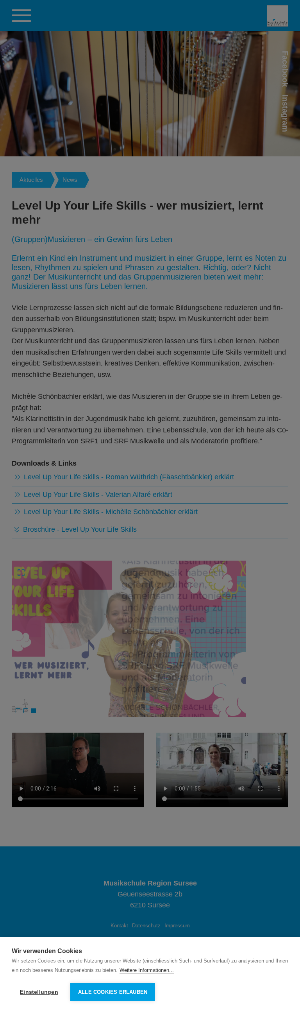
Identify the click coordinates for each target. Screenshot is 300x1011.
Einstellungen (39, 992)
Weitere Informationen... (147, 970)
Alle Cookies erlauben (112, 992)
